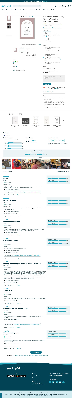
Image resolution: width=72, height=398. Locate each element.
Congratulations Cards (21, 355)
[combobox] (27, 6)
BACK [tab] (26, 16)
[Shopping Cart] (70, 6)
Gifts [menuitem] (44, 10)
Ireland (26, 392)
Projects (65, 6)
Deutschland (17, 392)
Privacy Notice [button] (16, 394)
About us (34, 374)
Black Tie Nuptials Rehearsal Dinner (15, 126)
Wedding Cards (7, 13)
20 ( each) (49, 69)
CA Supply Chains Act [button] (33, 394)
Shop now (45, 1)
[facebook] (50, 381)
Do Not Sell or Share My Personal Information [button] (58, 394)
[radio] (13, 62)
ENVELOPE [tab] (31, 16)
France (22, 392)
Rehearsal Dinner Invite (15, 13)
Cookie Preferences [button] (24, 394)
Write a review (58, 24)
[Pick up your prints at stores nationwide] (50, 375)
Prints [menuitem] (7, 10)
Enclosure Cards (38, 355)
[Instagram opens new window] (54, 381)
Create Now (47, 84)
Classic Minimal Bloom (46, 125)
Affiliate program (36, 382)
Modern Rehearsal (25, 125)
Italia (30, 392)
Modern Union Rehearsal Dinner (57, 126)
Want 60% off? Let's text (38, 384)
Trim (14, 66)
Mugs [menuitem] (48, 10)
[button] (21, 44)
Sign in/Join (59, 6)
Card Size (45, 30)
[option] (9, 18)
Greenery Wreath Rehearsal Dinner (36, 126)
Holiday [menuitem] (2, 10)
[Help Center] (69, 6)
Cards (2, 13)
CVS (46, 60)
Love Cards (15, 355)
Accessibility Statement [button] (43, 394)
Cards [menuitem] (12, 10)
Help (33, 380)
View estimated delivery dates (48, 91)
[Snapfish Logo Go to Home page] (6, 6)
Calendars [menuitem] (38, 10)
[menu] (39, 44)
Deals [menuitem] (52, 10)
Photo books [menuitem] (18, 10)
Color (14, 59)
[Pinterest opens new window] (57, 381)
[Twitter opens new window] (64, 381)
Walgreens (61, 58)
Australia (49, 392)
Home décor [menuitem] (32, 10)
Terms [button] (11, 394)
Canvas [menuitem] (25, 10)
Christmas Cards (44, 355)
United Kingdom (36, 392)
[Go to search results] (39, 6)
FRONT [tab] (22, 16)
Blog (33, 378)
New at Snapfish (36, 376)
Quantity (45, 66)
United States (43, 392)
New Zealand (54, 392)
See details (57, 88)
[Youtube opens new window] (60, 381)
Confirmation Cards (30, 355)
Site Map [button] (6, 394)
